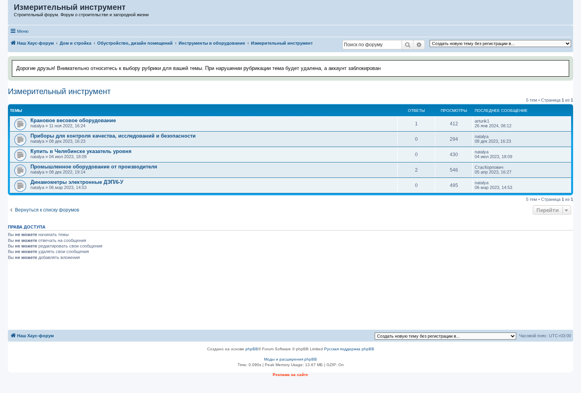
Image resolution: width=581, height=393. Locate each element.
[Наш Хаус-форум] (11, 9)
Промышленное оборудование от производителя (93, 167)
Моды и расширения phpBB (290, 359)
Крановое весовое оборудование (73, 120)
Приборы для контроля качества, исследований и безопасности (113, 136)
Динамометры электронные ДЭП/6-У (76, 182)
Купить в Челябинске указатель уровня (81, 151)
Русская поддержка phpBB (349, 349)
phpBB (251, 349)
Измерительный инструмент (59, 91)
